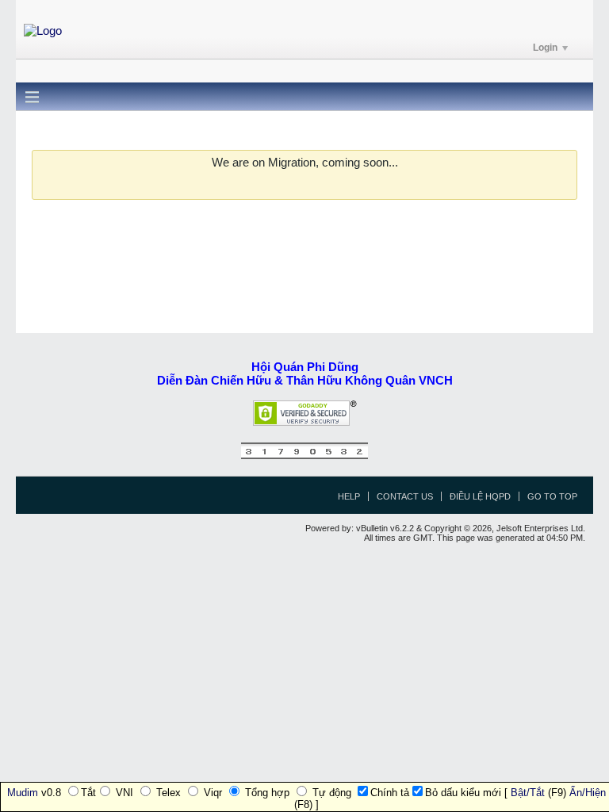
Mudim (22, 793)
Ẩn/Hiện (587, 793)
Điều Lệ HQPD (480, 496)
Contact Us (405, 496)
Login (545, 47)
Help (349, 496)
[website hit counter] (304, 455)
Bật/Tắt (528, 793)
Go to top (552, 496)
